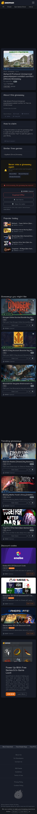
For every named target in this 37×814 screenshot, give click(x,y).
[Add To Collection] (29, 325)
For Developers (18, 758)
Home (5, 71)
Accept (15, 811)
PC (3, 7)
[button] (13, 173)
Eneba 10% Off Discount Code (14, 566)
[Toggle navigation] (33, 3)
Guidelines (18, 772)
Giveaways (11, 71)
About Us (19, 755)
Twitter (8, 116)
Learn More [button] (21, 694)
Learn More (23, 811)
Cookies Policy (18, 785)
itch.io (31, 7)
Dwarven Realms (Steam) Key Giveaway (18, 462)
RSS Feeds (18, 768)
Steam (9, 7)
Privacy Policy (18, 782)
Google (17, 113)
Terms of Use (18, 775)
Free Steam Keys (21, 747)
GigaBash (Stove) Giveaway (13, 154)
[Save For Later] (32, 325)
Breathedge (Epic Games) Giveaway (24, 236)
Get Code (30, 574)
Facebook (26, 113)
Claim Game (14, 470)
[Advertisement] (18, 27)
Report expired (10, 141)
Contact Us (18, 762)
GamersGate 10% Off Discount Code (16, 625)
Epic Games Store (20, 7)
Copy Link (17, 116)
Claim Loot (14, 325)
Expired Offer (18, 195)
